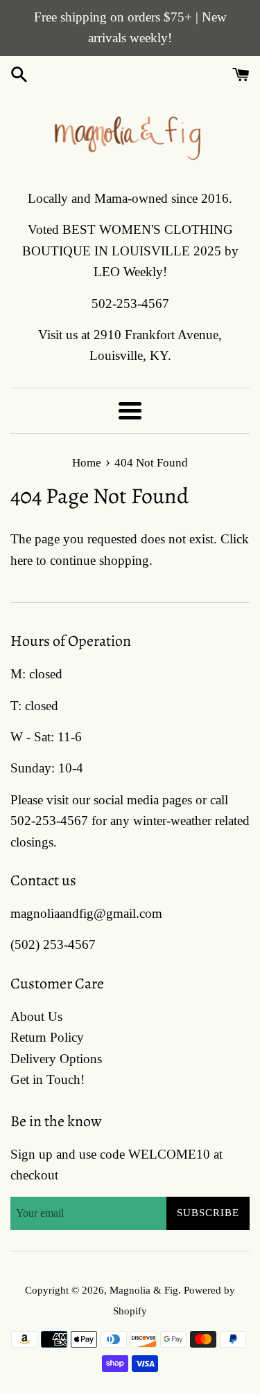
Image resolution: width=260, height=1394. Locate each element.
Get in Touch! (47, 1079)
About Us (36, 1016)
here (21, 560)
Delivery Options (56, 1058)
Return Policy (47, 1037)
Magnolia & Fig (144, 1290)
